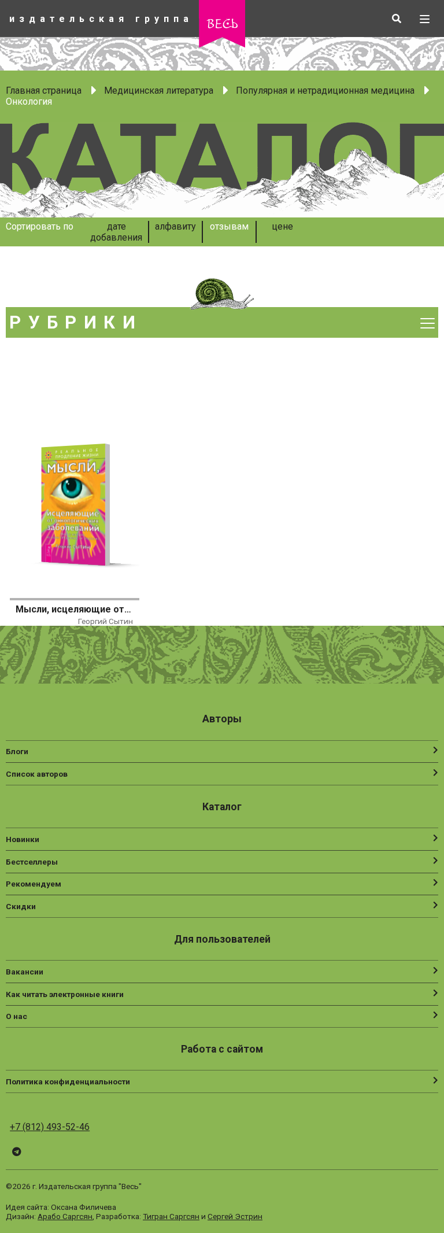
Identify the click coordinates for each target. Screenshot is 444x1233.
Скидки (21, 906)
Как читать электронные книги (65, 994)
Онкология (29, 101)
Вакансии (24, 971)
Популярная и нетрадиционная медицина (325, 90)
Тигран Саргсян (171, 1216)
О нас (16, 1016)
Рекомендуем (33, 883)
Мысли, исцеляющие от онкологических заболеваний (74, 609)
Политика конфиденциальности (68, 1081)
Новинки (22, 839)
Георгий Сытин (105, 621)
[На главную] (222, 44)
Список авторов (37, 773)
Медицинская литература (160, 90)
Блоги (17, 751)
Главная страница (44, 90)
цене (282, 226)
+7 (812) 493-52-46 (50, 1126)
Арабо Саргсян (65, 1216)
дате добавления (116, 232)
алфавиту (175, 226)
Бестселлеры (32, 861)
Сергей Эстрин (235, 1216)
